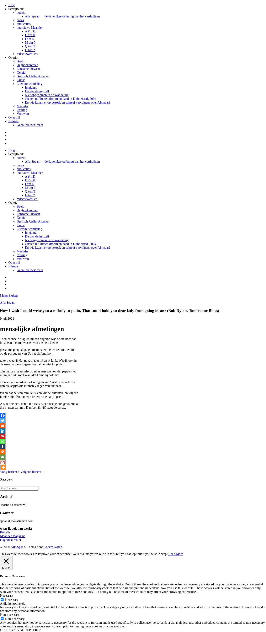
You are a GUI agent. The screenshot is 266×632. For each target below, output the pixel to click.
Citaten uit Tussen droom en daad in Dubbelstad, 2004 (60, 98)
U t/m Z (30, 50)
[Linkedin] (2, 431)
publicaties (24, 24)
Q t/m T (30, 46)
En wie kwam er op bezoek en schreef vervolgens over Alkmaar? (67, 102)
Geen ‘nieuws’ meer (30, 125)
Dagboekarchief (27, 65)
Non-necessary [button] (10, 614)
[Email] (2, 457)
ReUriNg (6, 532)
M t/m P (30, 42)
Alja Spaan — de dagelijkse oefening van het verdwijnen (62, 16)
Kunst (21, 80)
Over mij (14, 117)
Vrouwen (23, 113)
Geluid (21, 72)
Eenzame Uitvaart (28, 68)
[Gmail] (2, 462)
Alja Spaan (7, 302)
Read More (175, 554)
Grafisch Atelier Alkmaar (33, 76)
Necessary (11, 599)
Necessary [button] (7, 595)
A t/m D (30, 31)
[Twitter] (2, 420)
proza (20, 20)
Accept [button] (162, 554)
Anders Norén (52, 547)
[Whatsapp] (2, 441)
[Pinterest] (2, 436)
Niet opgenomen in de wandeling (47, 95)
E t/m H (30, 35)
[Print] (2, 451)
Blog (11, 5)
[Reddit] (2, 425)
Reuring (22, 110)
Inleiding (31, 87)
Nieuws (13, 121)
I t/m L (29, 39)
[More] (3, 467)
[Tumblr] (2, 446)
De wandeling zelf (37, 91)
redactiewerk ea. (27, 54)
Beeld (20, 61)
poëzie (21, 12)
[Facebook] (2, 415)
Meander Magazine (12, 536)
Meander (22, 106)
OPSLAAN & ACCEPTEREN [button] (21, 630)
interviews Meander (30, 27)
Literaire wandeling (29, 83)
